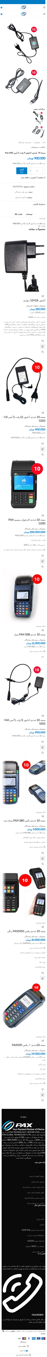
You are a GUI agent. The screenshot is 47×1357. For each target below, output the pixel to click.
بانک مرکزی (40, 1219)
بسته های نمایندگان (24, 142)
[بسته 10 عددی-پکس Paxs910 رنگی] (23, 893)
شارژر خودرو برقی (38, 1251)
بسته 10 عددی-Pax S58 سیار (29, 634)
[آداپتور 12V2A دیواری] (23, 265)
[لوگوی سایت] (23, 7)
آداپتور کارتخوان (20, 197)
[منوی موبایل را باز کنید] (44, 7)
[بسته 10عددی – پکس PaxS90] (23, 1007)
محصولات (37, 142)
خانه (44, 142)
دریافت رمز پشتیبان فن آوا (35, 1203)
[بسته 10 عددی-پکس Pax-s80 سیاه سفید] (23, 783)
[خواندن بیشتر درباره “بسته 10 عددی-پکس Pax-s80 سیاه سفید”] (42, 858)
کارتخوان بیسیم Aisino (35, 1241)
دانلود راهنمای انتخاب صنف (35, 1192)
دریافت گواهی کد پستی (36, 1176)
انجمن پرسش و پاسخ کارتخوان (34, 1198)
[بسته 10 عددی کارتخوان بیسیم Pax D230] (23, 485)
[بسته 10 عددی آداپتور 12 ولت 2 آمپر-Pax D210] (23, 382)
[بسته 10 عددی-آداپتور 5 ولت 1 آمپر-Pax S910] (23, 685)
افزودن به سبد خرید (22, 170)
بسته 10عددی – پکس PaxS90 (28, 1045)
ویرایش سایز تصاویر (37, 1182)
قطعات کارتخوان (32, 306)
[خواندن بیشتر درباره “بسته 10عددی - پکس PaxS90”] (42, 1095)
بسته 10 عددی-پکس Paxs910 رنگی (26, 931)
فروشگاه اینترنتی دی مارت (35, 1235)
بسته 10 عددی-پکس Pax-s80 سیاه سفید (23, 820)
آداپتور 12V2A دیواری (34, 300)
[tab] (29, 214)
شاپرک (42, 1224)
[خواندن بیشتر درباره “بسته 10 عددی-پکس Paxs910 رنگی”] (42, 978)
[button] (42, 346)
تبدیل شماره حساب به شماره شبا (33, 1187)
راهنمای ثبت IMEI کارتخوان (35, 1246)
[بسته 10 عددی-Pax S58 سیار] (23, 597)
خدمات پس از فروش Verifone (32, 1230)
